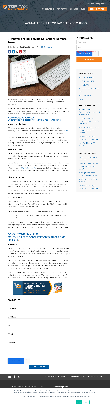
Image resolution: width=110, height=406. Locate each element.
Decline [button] (86, 402)
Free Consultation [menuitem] (97, 9)
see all (81, 99)
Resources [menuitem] (74, 9)
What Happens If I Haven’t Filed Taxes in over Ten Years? (88, 166)
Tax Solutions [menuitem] (48, 9)
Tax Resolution (86, 95)
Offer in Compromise (28, 168)
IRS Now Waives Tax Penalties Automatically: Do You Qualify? (89, 121)
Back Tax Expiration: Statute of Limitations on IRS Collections (89, 130)
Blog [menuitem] (83, 9)
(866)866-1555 (93, 3)
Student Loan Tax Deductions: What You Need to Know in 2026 (89, 112)
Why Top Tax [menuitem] (62, 9)
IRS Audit (84, 85)
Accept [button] (79, 402)
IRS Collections (46, 47)
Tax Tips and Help (87, 77)
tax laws (67, 131)
